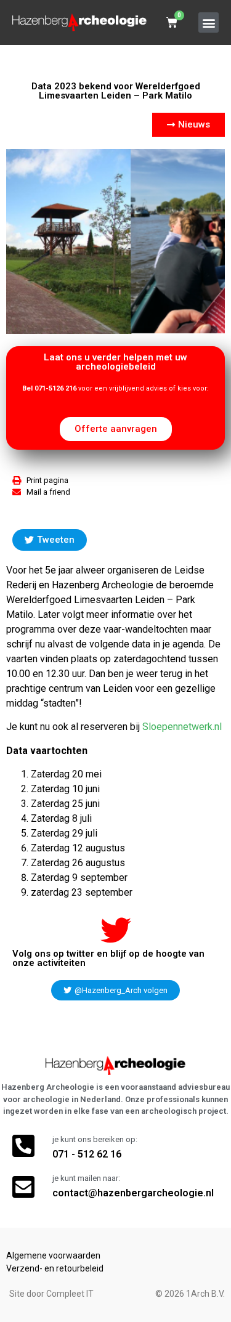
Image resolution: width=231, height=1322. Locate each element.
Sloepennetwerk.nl (182, 726)
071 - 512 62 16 (86, 1154)
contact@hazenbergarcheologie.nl (133, 1193)
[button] (208, 22)
